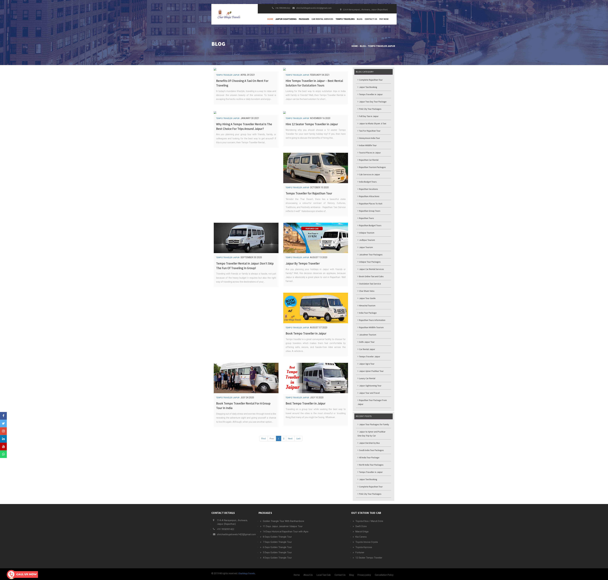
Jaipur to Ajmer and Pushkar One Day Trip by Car (372, 433)
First (263, 438)
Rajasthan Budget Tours (370, 225)
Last (298, 438)
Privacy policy (364, 575)
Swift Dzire (361, 526)
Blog (359, 19)
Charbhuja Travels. (246, 573)
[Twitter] (3, 423)
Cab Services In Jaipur (369, 174)
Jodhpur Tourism (367, 240)
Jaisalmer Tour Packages (371, 254)
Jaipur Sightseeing (286, 19)
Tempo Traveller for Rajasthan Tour (309, 193)
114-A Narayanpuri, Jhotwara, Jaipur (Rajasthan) (365, 9)
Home (270, 19)
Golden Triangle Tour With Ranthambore (283, 521)
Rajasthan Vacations (368, 189)
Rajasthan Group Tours (369, 210)
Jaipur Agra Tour (366, 363)
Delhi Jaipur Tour (367, 341)
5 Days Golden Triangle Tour (277, 552)
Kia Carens (361, 536)
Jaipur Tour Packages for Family (374, 424)
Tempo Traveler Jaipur (228, 74)
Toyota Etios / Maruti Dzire (369, 521)
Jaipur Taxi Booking (368, 87)
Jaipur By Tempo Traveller (303, 263)
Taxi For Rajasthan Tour (369, 130)
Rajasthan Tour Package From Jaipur (372, 402)
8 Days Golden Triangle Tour (277, 536)
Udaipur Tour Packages (370, 261)
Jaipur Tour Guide (367, 298)
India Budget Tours (368, 181)
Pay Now (383, 19)
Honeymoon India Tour (369, 138)
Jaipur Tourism (366, 247)
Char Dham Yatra (366, 291)
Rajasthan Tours (366, 218)
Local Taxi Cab (324, 575)
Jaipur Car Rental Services (371, 269)
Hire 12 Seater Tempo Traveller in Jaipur (312, 124)
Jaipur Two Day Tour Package (372, 101)
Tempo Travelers (345, 19)
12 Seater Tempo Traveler (368, 557)
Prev (272, 438)
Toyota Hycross (363, 547)
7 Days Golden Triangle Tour (277, 542)
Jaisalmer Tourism (367, 334)
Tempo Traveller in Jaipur (371, 94)
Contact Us (371, 19)
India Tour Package (368, 312)
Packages (304, 19)
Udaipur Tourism (366, 232)
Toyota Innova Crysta (366, 542)
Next (290, 438)
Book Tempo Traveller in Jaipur (306, 333)
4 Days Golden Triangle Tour (277, 557)
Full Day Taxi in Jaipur (369, 116)
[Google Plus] (3, 431)
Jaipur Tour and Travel (369, 392)
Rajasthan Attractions (369, 196)
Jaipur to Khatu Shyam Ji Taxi (372, 123)
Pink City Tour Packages (370, 108)
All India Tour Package (369, 457)
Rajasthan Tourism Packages (372, 167)
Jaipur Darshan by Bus (369, 442)
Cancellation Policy (384, 575)
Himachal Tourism (367, 305)
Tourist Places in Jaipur (370, 152)
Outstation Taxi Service (370, 283)
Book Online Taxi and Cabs (371, 276)
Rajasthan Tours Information (372, 320)
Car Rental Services (322, 19)
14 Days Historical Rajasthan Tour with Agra (285, 531)
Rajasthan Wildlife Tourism (371, 327)
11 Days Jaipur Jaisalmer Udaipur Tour (283, 526)
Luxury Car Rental (367, 378)
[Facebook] (3, 416)
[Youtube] (3, 447)
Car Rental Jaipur (367, 349)
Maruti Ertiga (361, 531)
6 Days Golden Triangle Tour (277, 547)
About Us (308, 575)
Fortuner (359, 552)
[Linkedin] (3, 439)
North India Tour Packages (371, 464)
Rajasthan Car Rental (368, 159)
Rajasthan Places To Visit (370, 203)
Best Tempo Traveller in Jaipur (305, 403)
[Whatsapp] (3, 454)
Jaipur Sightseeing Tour (370, 385)
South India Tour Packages (371, 450)
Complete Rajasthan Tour (371, 79)
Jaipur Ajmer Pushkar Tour (371, 371)
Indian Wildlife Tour (368, 145)
